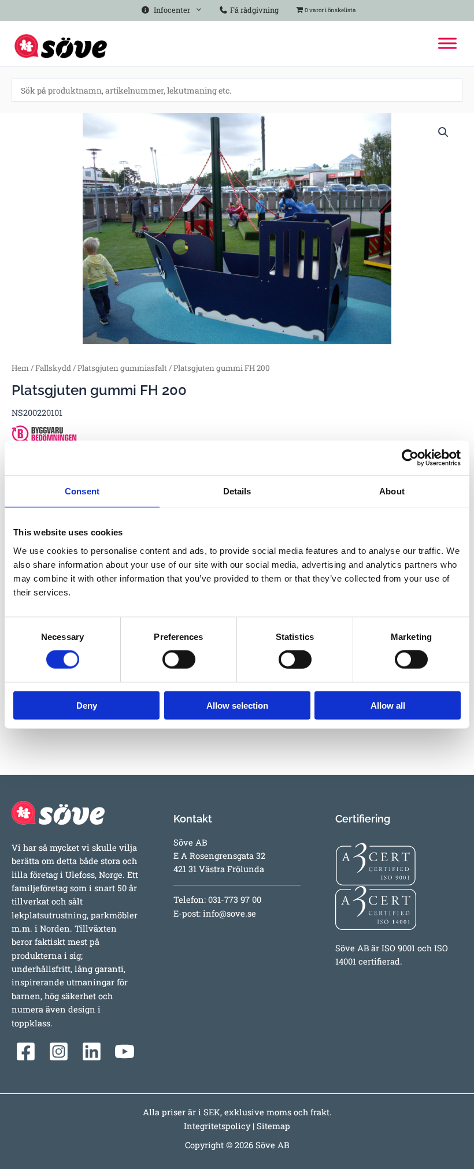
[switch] (178, 659)
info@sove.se (229, 913)
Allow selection (237, 705)
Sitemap (273, 1125)
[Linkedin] (92, 1051)
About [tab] (392, 491)
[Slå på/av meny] (196, 8)
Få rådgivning (253, 9)
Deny (86, 705)
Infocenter (170, 9)
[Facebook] (26, 1051)
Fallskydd (53, 368)
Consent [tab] (82, 491)
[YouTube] (124, 1051)
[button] (443, 132)
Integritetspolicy (217, 1125)
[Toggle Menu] (447, 43)
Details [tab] (237, 491)
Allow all (388, 705)
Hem (20, 368)
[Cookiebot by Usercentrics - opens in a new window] (410, 458)
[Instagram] (59, 1051)
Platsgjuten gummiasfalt (122, 368)
